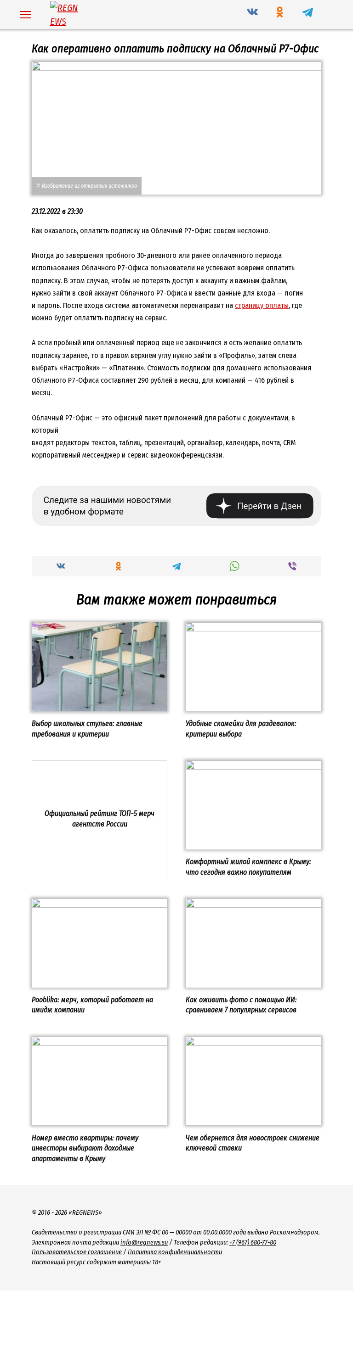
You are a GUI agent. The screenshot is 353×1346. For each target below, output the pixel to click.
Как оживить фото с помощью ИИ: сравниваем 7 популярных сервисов (241, 1004)
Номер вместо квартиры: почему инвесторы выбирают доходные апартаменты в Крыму (85, 1147)
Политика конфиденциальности (175, 1252)
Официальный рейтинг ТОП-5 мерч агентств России (99, 818)
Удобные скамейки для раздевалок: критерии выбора (241, 728)
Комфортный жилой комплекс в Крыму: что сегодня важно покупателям (248, 866)
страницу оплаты (262, 305)
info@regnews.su (144, 1242)
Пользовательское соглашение (77, 1252)
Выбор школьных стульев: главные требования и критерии (87, 728)
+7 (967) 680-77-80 (252, 1242)
